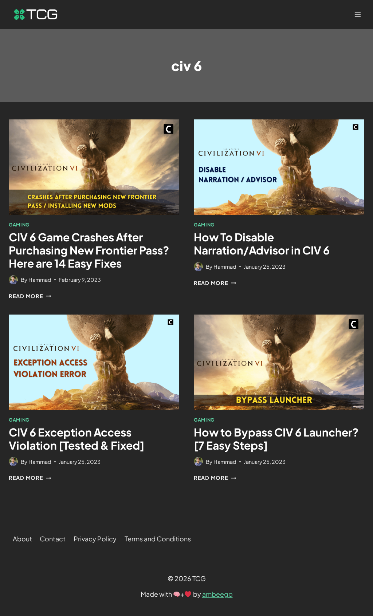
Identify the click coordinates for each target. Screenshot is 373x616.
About (22, 538)
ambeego (217, 594)
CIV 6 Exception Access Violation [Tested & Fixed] (76, 438)
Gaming (19, 225)
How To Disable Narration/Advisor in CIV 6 (262, 243)
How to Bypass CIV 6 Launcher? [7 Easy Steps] (276, 438)
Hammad (39, 279)
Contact (53, 538)
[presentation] (94, 167)
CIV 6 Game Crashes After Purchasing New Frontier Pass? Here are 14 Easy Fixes (89, 250)
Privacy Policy (95, 538)
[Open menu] (357, 14)
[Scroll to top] (354, 521)
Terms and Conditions (158, 538)
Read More (30, 296)
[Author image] (13, 279)
